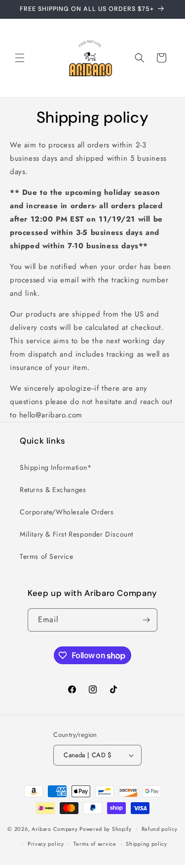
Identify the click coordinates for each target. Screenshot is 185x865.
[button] (20, 58)
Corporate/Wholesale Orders (67, 512)
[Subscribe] (146, 620)
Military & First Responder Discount (76, 534)
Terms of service (95, 844)
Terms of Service (47, 556)
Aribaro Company (55, 828)
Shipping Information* (56, 467)
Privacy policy (46, 844)
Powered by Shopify (105, 828)
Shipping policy (146, 844)
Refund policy (160, 829)
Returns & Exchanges (53, 490)
